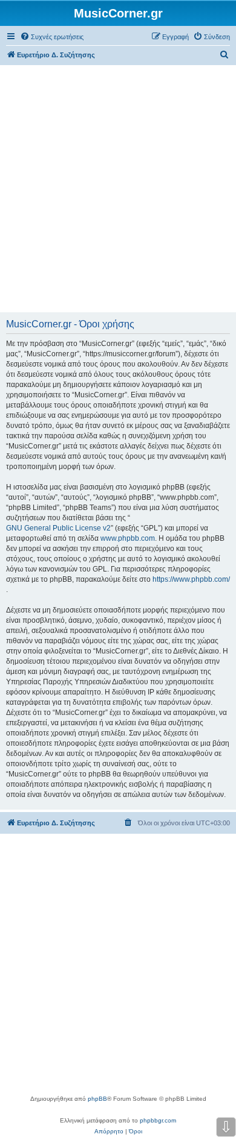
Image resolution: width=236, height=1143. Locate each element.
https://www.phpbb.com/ (191, 579)
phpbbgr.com (158, 1120)
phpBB (97, 1098)
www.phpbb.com (127, 538)
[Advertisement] (118, 188)
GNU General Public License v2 (58, 528)
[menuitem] (52, 37)
